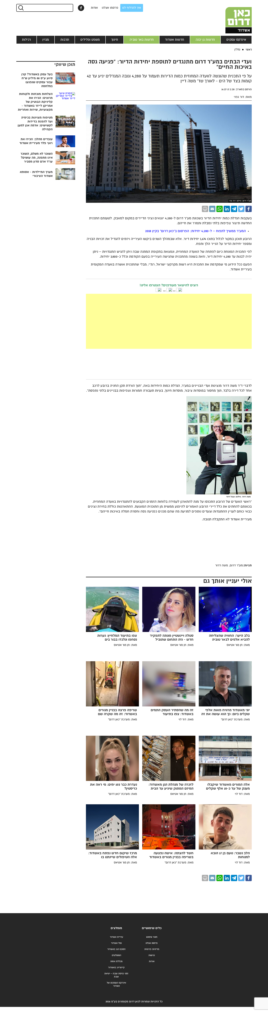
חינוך (114, 39)
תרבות (64, 39)
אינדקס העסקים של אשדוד (116, 984)
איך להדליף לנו (131, 7)
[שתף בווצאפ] (219, 209)
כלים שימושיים (151, 928)
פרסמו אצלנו (110, 7)
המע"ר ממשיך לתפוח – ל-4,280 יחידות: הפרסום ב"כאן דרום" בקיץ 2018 (195, 231)
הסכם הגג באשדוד (116, 949)
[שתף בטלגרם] (234, 209)
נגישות (152, 955)
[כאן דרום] (232, 16)
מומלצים (116, 928)
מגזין (45, 39)
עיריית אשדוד (116, 937)
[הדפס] (205, 209)
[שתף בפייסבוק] (81, 8)
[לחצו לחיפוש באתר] (20, 8)
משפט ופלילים (90, 39)
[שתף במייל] (212, 209)
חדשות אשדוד (174, 39)
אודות (94, 7)
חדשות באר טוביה (141, 39)
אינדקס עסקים (236, 39)
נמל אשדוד (116, 943)
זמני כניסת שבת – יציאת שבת (116, 975)
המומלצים (116, 955)
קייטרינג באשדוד (116, 967)
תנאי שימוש (151, 937)
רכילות (26, 39)
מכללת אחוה (116, 961)
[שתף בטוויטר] (241, 209)
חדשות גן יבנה (205, 39)
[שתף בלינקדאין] (227, 209)
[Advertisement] (169, 321)
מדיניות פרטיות (151, 949)
